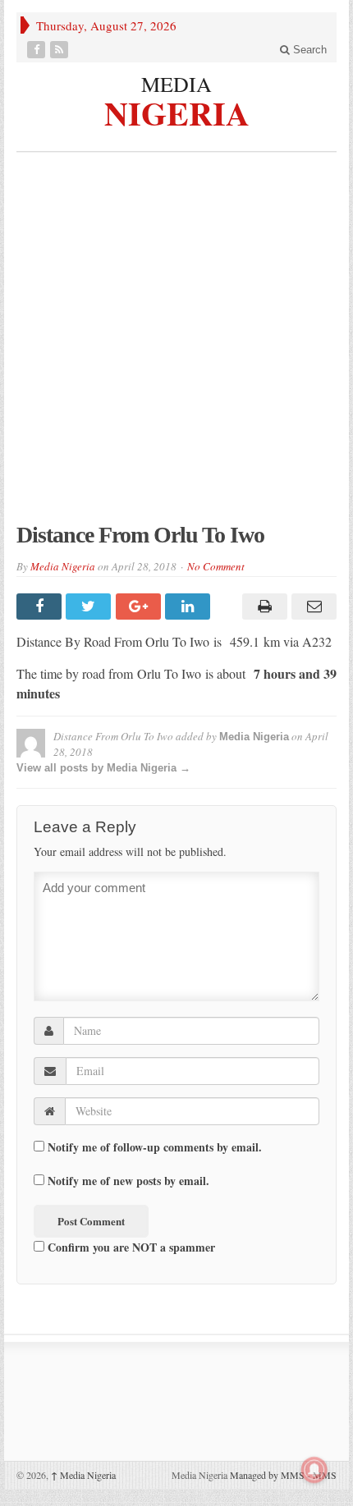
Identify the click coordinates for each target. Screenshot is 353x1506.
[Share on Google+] (140, 606)
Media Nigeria (62, 566)
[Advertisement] (176, 345)
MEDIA (176, 84)
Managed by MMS (267, 1474)
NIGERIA (177, 111)
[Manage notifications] (314, 1470)
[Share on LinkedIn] (189, 606)
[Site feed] (60, 49)
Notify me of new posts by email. (128, 1181)
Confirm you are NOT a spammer (129, 1246)
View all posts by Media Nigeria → (103, 768)
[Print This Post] (262, 606)
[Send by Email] (312, 606)
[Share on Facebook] (41, 606)
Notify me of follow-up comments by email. (155, 1147)
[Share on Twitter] (90, 606)
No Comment (216, 566)
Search (308, 49)
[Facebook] (37, 49)
